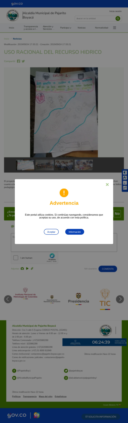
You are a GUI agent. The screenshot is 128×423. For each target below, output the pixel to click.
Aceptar (51, 231)
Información (75, 231)
